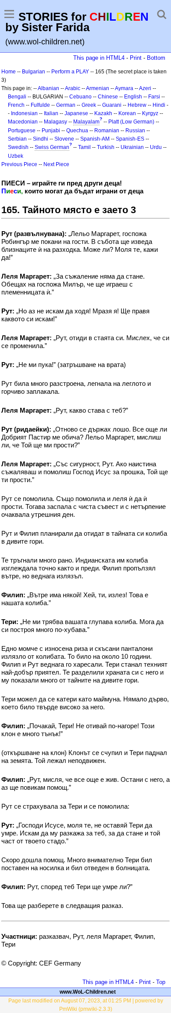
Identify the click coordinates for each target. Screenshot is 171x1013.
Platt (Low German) (131, 122)
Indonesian (24, 113)
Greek (89, 105)
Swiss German (52, 147)
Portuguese (22, 130)
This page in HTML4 (99, 57)
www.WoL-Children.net (88, 992)
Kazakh (103, 113)
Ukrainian (132, 147)
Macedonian (23, 122)
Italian (51, 113)
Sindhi (40, 139)
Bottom (156, 57)
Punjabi (51, 130)
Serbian (17, 139)
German (65, 105)
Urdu (156, 147)
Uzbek (15, 156)
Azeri (145, 88)
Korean (127, 113)
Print (136, 57)
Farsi (154, 97)
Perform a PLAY (70, 72)
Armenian (97, 88)
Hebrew (137, 105)
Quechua (77, 130)
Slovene (64, 139)
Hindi (159, 105)
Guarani (111, 105)
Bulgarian (33, 72)
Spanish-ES (130, 139)
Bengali (17, 97)
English (133, 97)
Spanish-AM (95, 139)
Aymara (124, 88)
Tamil (84, 147)
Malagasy (55, 122)
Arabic (72, 88)
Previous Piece (19, 164)
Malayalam (86, 122)
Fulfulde (40, 105)
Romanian (106, 130)
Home (8, 72)
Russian (135, 130)
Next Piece (56, 164)
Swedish (18, 147)
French (16, 105)
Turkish (105, 147)
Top (160, 982)
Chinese (108, 97)
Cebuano (80, 97)
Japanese (76, 113)
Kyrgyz (150, 113)
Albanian (48, 88)
